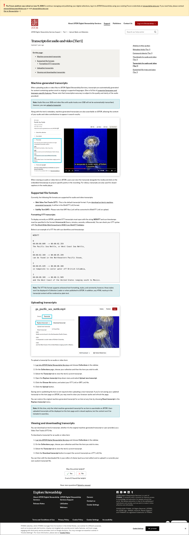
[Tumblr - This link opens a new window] (132, 492)
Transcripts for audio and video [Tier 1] (145, 64)
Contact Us (128, 23)
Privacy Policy (63, 520)
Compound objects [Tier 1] (142, 53)
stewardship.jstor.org (151, 6)
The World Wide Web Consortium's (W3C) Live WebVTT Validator (59, 225)
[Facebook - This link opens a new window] (117, 492)
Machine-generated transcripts (49, 56)
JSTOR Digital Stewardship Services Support (45, 32)
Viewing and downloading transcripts (51, 72)
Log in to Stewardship (145, 23)
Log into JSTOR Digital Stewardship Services (52, 365)
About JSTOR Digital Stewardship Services (84, 23)
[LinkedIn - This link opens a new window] (128, 492)
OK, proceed (152, 528)
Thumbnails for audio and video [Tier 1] (144, 58)
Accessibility (107, 520)
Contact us (91, 501)
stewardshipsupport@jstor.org (15, 8)
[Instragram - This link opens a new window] (121, 492)
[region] (94, 528)
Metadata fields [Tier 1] (141, 49)
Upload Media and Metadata (78, 32)
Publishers (117, 23)
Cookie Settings (93, 505)
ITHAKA (119, 497)
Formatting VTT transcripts (49, 64)
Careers (90, 497)
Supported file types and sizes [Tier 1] (144, 71)
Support (107, 23)
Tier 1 (65, 32)
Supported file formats (45, 61)
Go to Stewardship (11, 11)
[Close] (185, 528)
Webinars (63, 507)
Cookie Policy (78, 520)
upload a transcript (53, 105)
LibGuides (64, 503)
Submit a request (84, 485)
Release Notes (39, 503)
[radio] (70, 473)
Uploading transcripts (45, 68)
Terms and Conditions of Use (43, 520)
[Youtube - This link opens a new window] (125, 492)
